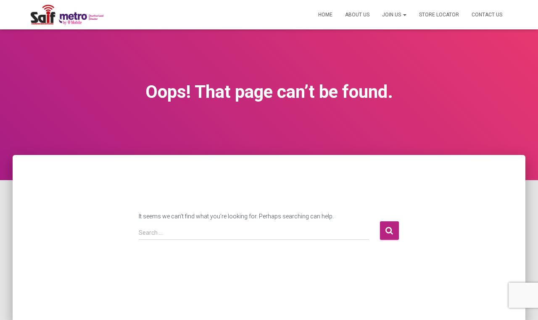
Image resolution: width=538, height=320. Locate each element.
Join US (392, 15)
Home (325, 15)
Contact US (487, 15)
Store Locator (439, 15)
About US (357, 15)
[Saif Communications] (67, 14)
